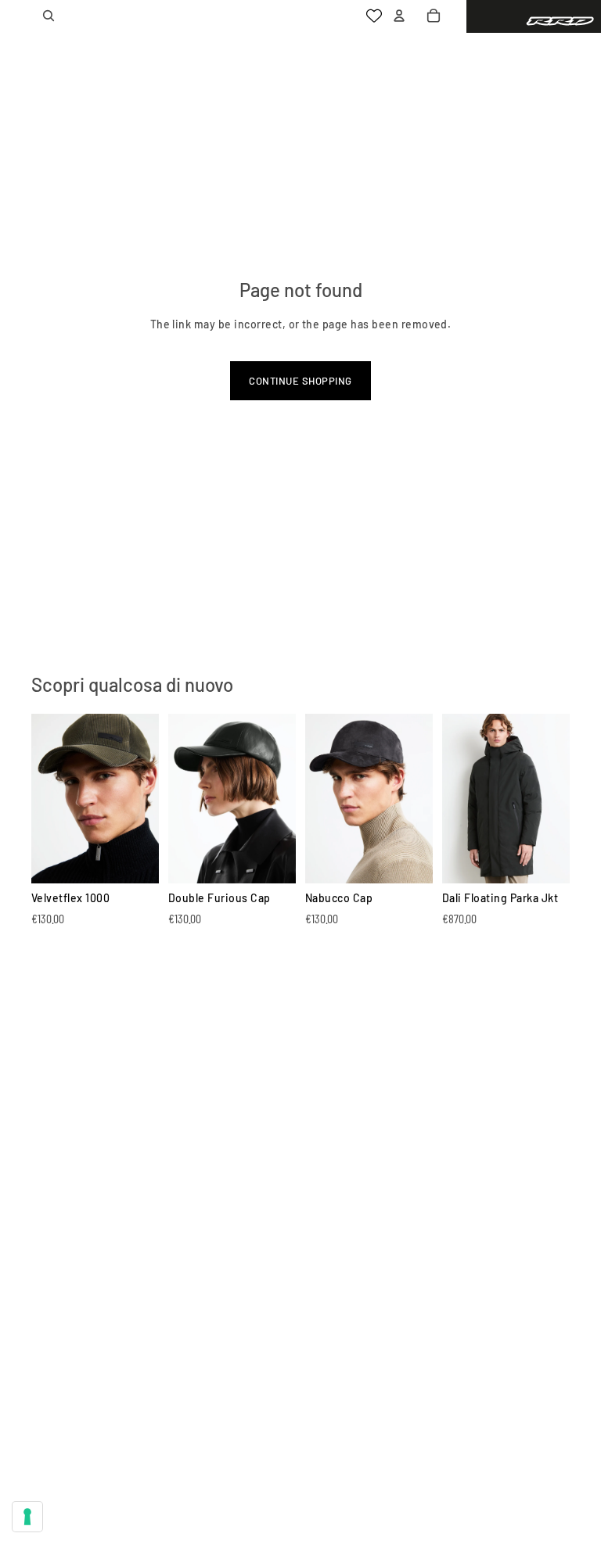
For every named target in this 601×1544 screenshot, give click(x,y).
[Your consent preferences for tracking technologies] (27, 1516)
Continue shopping (300, 380)
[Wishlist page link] (374, 15)
